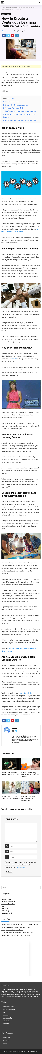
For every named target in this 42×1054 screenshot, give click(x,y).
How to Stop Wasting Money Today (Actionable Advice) (30, 774)
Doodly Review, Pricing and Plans (12, 930)
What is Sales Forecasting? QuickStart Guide (15, 935)
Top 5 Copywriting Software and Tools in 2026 (16, 927)
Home (3, 7)
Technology (5, 911)
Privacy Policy (20, 868)
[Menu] (2, 2)
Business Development (8, 901)
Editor (6, 31)
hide (13, 98)
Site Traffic (4, 908)
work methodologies (25, 693)
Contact (5, 1043)
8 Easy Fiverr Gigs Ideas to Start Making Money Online (11, 797)
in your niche (12, 359)
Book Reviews (6, 899)
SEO (2, 906)
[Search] (39, 2)
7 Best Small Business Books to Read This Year (10, 774)
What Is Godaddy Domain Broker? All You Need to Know (19, 924)
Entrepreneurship (11, 7)
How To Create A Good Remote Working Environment (29, 798)
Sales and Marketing (8, 904)
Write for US (6, 1040)
